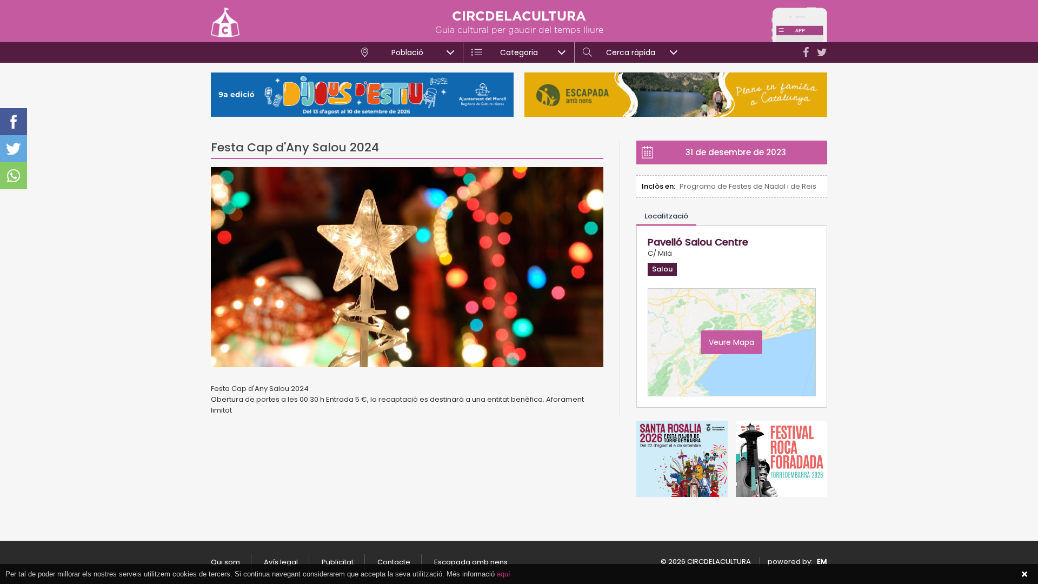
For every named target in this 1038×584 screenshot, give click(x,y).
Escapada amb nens (471, 562)
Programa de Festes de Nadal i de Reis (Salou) (748, 186)
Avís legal (281, 562)
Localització (666, 216)
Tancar (1024, 574)
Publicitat (338, 562)
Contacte (393, 562)
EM (822, 561)
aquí (503, 574)
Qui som (225, 562)
